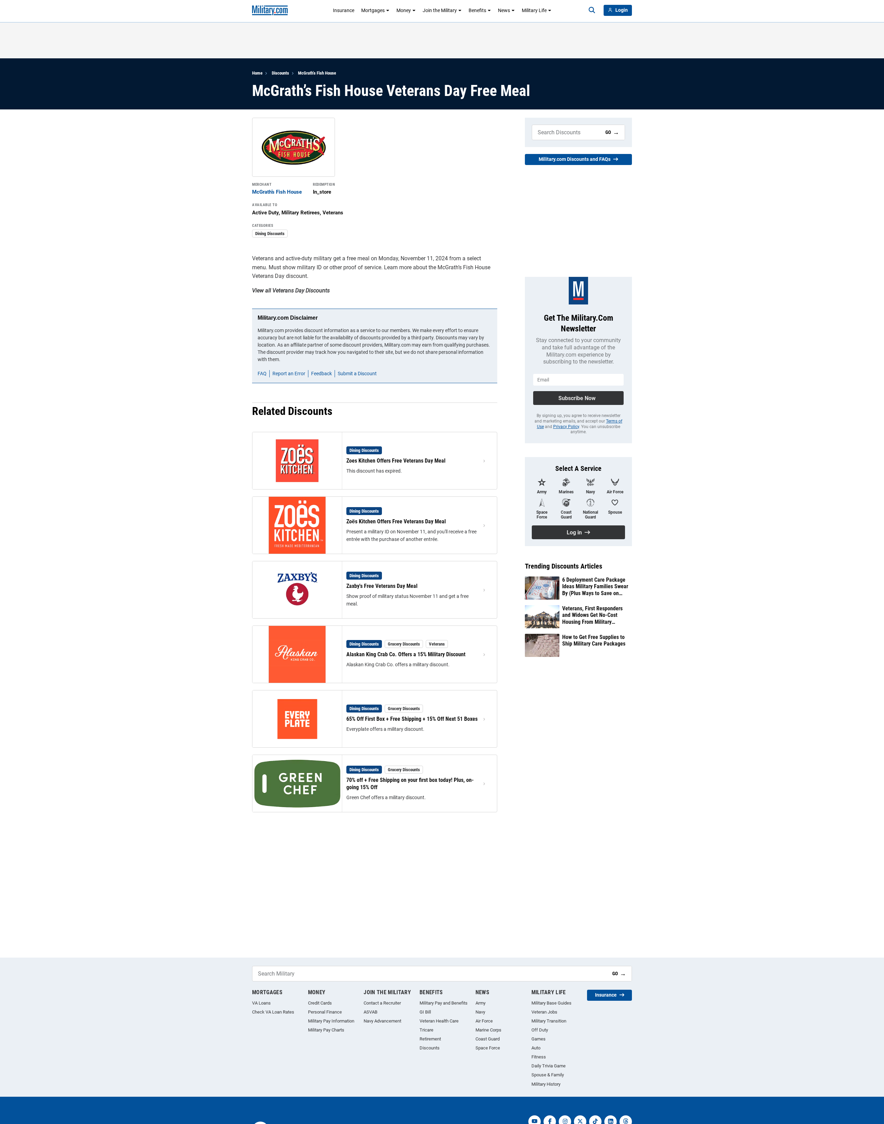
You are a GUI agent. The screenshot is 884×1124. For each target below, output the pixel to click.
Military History (545, 1084)
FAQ (262, 373)
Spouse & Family (547, 1074)
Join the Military (440, 10)
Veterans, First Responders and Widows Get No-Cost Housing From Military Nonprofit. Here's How (592, 615)
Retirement (430, 1038)
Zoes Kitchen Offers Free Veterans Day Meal (395, 460)
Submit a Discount (357, 373)
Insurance (343, 10)
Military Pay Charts (326, 1030)
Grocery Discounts (404, 644)
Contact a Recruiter (382, 1003)
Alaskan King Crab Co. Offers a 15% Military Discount (405, 654)
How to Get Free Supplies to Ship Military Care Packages (593, 640)
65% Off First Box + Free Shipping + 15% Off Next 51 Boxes (412, 719)
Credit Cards (320, 1003)
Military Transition (548, 1021)
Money (403, 10)
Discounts (280, 73)
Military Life (534, 10)
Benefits (477, 10)
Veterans (437, 644)
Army (480, 1003)
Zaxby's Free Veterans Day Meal (381, 586)
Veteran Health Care (439, 1021)
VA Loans (261, 1003)
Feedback (321, 373)
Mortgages (373, 10)
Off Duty (539, 1030)
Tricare (426, 1030)
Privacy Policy (566, 426)
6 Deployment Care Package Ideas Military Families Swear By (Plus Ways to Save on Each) (595, 586)
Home (257, 73)
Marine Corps (488, 1030)
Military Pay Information (331, 1021)
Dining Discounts (270, 233)
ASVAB (370, 1012)
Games (538, 1038)
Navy (480, 1012)
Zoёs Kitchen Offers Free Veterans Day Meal (396, 521)
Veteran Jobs (544, 1012)
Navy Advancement (382, 1021)
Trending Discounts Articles (563, 566)
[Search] (592, 10)
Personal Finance (325, 1012)
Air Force (484, 1021)
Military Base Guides (551, 1003)
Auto (535, 1047)
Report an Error (288, 373)
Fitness (538, 1056)
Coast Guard (487, 1038)
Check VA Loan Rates (273, 1012)
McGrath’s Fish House (317, 73)
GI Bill (425, 1012)
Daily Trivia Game (548, 1065)
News (504, 10)
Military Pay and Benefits (444, 1003)
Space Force (487, 1047)
